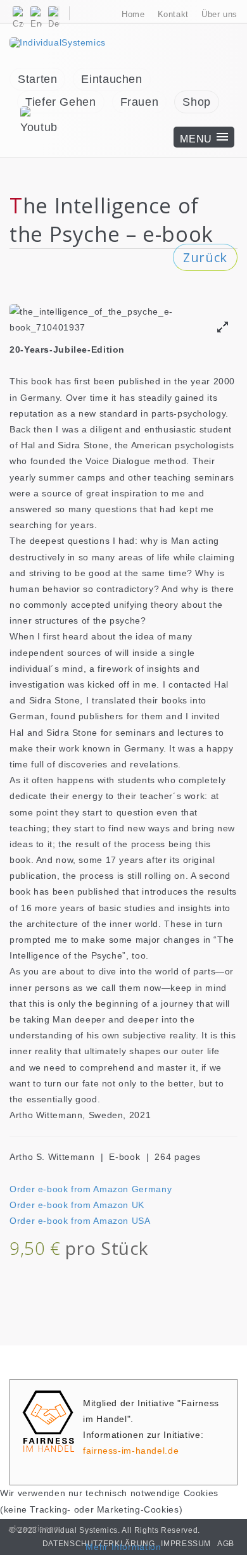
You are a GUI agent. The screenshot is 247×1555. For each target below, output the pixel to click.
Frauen (139, 102)
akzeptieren (34, 1528)
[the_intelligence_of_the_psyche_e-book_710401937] (222, 327)
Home (133, 14)
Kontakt (173, 14)
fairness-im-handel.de (131, 1450)
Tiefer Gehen (60, 102)
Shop (196, 102)
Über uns (219, 14)
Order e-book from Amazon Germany (91, 1189)
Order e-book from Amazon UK (77, 1205)
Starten (37, 79)
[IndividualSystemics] (58, 41)
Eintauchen (111, 79)
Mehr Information (123, 1547)
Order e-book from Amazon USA (80, 1221)
